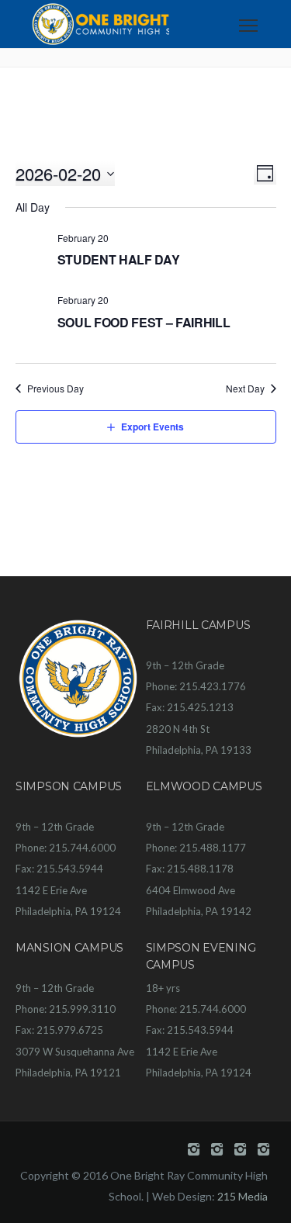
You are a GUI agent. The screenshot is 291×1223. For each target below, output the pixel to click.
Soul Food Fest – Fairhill (143, 322)
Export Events (152, 427)
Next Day (245, 388)
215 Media (242, 1196)
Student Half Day (118, 259)
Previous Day (55, 388)
